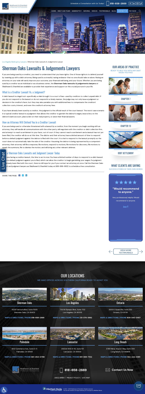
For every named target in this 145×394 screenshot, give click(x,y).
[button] (110, 251)
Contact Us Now (122, 370)
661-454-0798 (38, 357)
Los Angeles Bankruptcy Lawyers (14, 62)
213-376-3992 (86, 317)
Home (53, 11)
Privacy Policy (73, 378)
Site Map (86, 378)
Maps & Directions (14, 317)
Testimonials (104, 11)
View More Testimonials (126, 251)
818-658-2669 (118, 3)
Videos (94, 11)
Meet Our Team (64, 11)
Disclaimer (59, 378)
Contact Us (122, 11)
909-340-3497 (134, 317)
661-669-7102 (86, 357)
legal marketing (81, 390)
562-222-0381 (133, 357)
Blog (114, 11)
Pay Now (132, 11)
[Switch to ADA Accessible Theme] (4, 390)
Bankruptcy (77, 11)
